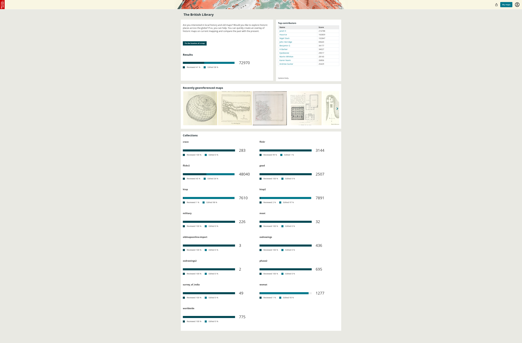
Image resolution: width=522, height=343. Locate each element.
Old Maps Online (2, 4)
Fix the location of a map (195, 43)
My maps (506, 4)
